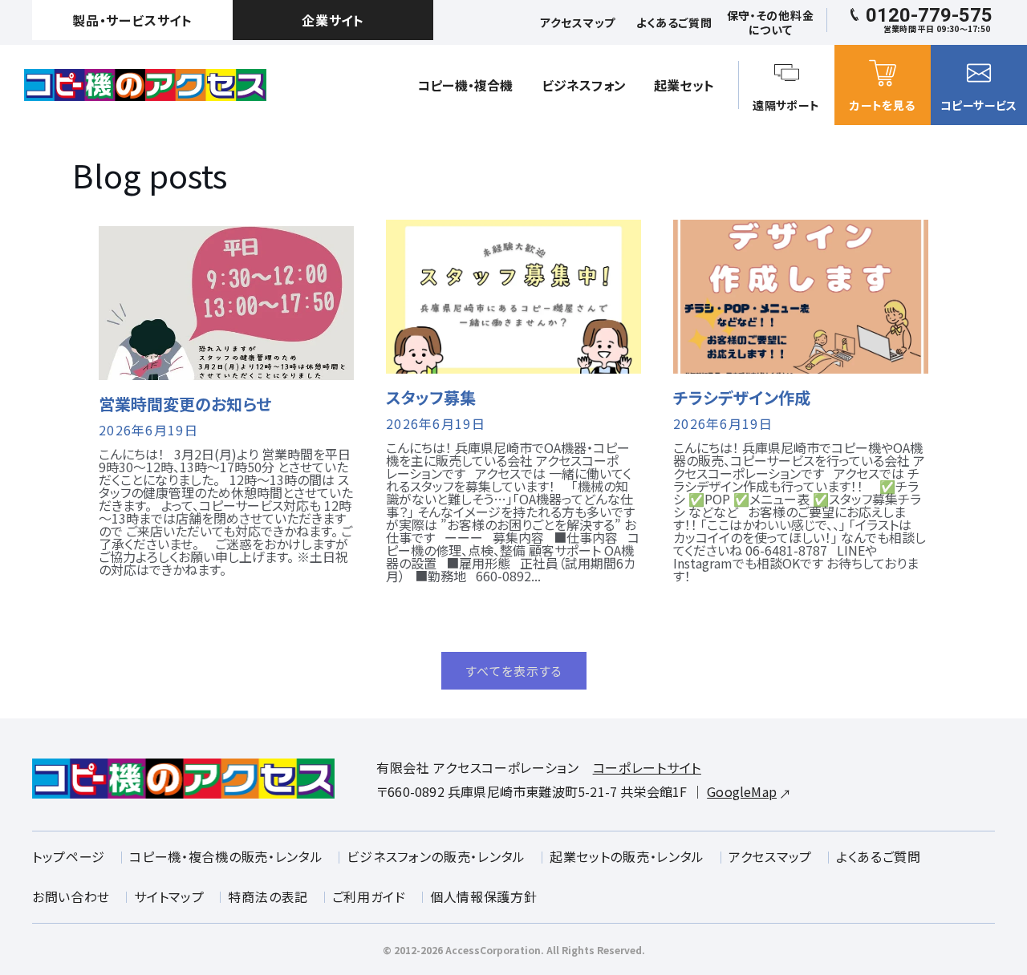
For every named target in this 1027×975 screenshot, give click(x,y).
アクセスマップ (770, 856)
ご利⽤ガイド (369, 896)
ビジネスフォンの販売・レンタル (436, 856)
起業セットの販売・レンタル (627, 856)
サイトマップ (169, 896)
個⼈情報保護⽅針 (484, 896)
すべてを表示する (513, 670)
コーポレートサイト (647, 767)
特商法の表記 (267, 896)
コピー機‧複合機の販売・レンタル (226, 856)
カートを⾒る (882, 105)
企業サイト (333, 20)
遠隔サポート (786, 105)
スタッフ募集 (431, 397)
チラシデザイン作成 (741, 397)
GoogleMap (742, 791)
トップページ (68, 856)
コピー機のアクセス (145, 85)
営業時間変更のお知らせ (185, 404)
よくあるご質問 (878, 856)
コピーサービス (978, 105)
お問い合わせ (71, 896)
